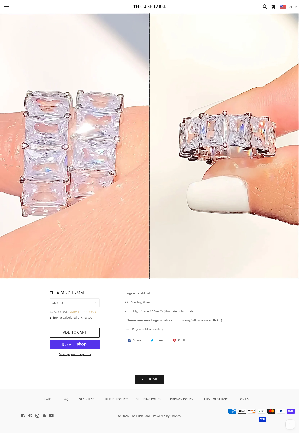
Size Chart (87, 399)
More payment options (75, 354)
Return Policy (116, 399)
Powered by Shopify (167, 416)
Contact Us (248, 399)
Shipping (56, 317)
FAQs (66, 399)
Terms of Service (215, 399)
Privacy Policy (181, 399)
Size (55, 303)
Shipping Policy (148, 399)
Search (48, 399)
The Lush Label (140, 416)
